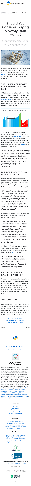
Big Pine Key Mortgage (17, 41)
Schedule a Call (15, 411)
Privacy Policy (5, 398)
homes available (6, 99)
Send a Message (15, 409)
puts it (13, 252)
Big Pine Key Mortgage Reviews (15, 442)
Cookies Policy (13, 391)
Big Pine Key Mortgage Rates (15, 421)
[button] (2, 3)
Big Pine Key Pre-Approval (15, 440)
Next (27, 327)
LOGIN (24, 343)
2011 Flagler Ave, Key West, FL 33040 (16, 463)
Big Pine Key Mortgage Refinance (15, 428)
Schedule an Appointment (15, 413)
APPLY (7, 343)
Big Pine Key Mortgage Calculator (15, 425)
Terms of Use (14, 398)
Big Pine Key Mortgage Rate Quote (15, 438)
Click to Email (15, 408)
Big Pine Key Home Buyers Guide (15, 423)
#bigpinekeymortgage (15, 318)
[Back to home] (15, 3)
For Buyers (22, 43)
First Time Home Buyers (17, 42)
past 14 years (17, 136)
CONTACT (16, 343)
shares (22, 144)
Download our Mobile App (15, 350)
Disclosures (22, 391)
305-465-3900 (15, 406)
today (3, 74)
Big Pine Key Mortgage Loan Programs (15, 426)
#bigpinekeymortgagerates (15, 320)
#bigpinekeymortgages (15, 322)
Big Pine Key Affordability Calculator (15, 435)
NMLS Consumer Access (21, 396)
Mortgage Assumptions (14, 394)
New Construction (18, 45)
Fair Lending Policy (17, 393)
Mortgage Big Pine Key (12, 44)
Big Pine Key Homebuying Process (15, 437)
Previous (4, 327)
